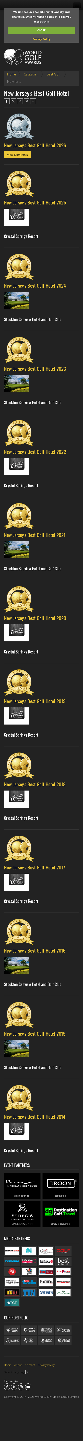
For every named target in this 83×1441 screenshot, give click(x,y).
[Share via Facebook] (6, 101)
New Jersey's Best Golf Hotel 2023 (35, 368)
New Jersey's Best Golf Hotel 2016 (34, 950)
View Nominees (17, 155)
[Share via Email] (26, 101)
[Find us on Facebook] (7, 1386)
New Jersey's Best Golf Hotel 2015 (34, 1033)
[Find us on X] (14, 1386)
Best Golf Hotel (58, 74)
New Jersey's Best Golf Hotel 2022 (35, 451)
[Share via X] (13, 101)
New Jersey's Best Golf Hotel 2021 (34, 534)
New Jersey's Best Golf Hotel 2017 (34, 867)
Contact (30, 1365)
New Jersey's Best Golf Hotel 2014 (34, 1116)
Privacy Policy (41, 39)
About (18, 1365)
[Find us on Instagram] (21, 1386)
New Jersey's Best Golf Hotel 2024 (35, 285)
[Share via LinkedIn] (20, 101)
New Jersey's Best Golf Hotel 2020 (35, 617)
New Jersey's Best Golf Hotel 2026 (35, 145)
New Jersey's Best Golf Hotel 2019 (34, 701)
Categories (31, 74)
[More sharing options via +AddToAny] (33, 101)
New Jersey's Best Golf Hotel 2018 (34, 784)
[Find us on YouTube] (28, 1386)
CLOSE (41, 30)
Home (11, 74)
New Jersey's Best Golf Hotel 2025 (35, 202)
